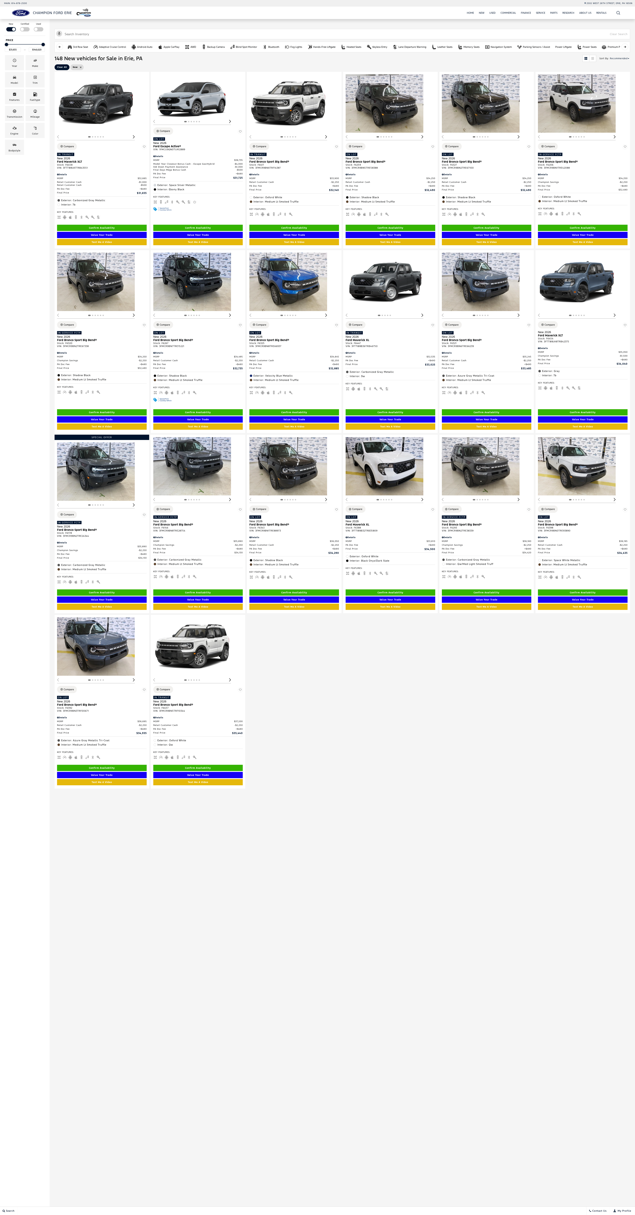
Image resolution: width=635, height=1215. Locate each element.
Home (470, 12)
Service (540, 12)
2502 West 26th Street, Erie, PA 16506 (610, 3)
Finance (526, 12)
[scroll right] (625, 47)
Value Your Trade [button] (102, 234)
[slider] (6, 44)
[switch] (11, 26)
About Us (585, 12)
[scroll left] (59, 47)
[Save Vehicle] (144, 147)
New (481, 12)
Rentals (601, 12)
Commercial (508, 12)
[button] (618, 13)
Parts (553, 12)
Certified (25, 24)
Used (492, 12)
